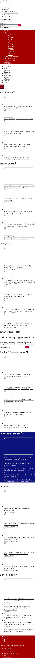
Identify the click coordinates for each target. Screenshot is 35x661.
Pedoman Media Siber (11, 653)
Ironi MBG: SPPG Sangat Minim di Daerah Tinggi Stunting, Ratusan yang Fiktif (19, 132)
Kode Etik (7, 655)
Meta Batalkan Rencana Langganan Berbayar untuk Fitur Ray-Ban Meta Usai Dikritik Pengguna (19, 281)
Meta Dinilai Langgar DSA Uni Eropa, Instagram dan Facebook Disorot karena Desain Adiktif (19, 310)
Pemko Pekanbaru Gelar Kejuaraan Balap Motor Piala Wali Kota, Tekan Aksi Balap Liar (19, 187)
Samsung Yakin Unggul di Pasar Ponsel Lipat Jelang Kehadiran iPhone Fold (18, 266)
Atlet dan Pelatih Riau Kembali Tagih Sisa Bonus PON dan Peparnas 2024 (19, 475)
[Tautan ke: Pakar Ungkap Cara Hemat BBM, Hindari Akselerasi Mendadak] (18, 507)
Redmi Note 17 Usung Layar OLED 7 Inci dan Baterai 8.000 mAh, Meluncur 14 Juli (18, 324)
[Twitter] (4, 638)
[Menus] (0, 3)
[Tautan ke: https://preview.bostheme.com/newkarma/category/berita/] (9, 243)
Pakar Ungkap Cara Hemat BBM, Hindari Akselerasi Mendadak (17, 509)
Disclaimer (7, 657)
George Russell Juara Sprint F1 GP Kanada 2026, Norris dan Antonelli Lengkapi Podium (19, 225)
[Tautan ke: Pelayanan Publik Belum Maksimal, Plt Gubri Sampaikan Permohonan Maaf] (8, 411)
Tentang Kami (8, 648)
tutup (2, 85)
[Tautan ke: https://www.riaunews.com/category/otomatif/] (11, 486)
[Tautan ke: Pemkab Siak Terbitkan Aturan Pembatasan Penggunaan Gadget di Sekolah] (8, 293)
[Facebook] (4, 636)
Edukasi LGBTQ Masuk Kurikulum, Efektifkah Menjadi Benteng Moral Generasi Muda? (18, 158)
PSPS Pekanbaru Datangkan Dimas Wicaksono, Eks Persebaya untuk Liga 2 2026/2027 (19, 458)
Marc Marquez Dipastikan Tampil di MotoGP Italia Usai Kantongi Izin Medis (18, 212)
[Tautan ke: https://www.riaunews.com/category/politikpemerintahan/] (27, 352)
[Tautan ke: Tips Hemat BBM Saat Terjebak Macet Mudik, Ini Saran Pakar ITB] (8, 565)
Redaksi (6, 650)
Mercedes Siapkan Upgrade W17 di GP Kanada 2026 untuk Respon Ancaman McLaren (19, 238)
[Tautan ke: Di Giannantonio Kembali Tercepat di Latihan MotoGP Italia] (8, 197)
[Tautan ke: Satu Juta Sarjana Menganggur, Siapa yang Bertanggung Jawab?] (8, 104)
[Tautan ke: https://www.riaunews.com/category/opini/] (14, 92)
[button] (19, 25)
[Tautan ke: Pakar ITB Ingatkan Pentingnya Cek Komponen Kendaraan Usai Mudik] (8, 521)
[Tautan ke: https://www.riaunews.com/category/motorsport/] (15, 163)
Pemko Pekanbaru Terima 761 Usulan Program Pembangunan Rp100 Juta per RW (19, 375)
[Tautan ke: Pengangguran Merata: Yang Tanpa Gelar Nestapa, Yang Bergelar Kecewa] (8, 142)
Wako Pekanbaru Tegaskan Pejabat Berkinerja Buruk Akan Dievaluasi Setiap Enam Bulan (19, 600)
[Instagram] (4, 642)
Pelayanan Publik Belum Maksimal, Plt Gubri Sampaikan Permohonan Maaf (18, 413)
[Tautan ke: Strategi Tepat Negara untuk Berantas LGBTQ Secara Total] (8, 117)
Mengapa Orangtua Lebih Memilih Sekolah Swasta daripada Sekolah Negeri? (17, 616)
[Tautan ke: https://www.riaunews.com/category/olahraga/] (22, 433)
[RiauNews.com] (5, 19)
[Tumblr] (4, 640)
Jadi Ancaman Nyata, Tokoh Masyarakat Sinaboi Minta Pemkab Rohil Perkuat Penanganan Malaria (17, 608)
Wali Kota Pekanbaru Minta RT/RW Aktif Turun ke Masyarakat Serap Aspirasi (19, 401)
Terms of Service (9, 652)
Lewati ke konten (5, 1)
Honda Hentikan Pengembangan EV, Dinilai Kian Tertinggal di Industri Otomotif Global (19, 553)
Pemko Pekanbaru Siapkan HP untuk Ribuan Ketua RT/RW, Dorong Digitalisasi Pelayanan (18, 388)
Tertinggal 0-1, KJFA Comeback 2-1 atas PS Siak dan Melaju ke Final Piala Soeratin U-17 (19, 469)
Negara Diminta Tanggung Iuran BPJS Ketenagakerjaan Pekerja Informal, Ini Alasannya (16, 427)
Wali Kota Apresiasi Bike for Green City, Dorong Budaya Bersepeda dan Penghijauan (19, 480)
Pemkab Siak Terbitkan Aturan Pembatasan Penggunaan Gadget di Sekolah (18, 295)
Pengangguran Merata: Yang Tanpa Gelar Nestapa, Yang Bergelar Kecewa (17, 145)
